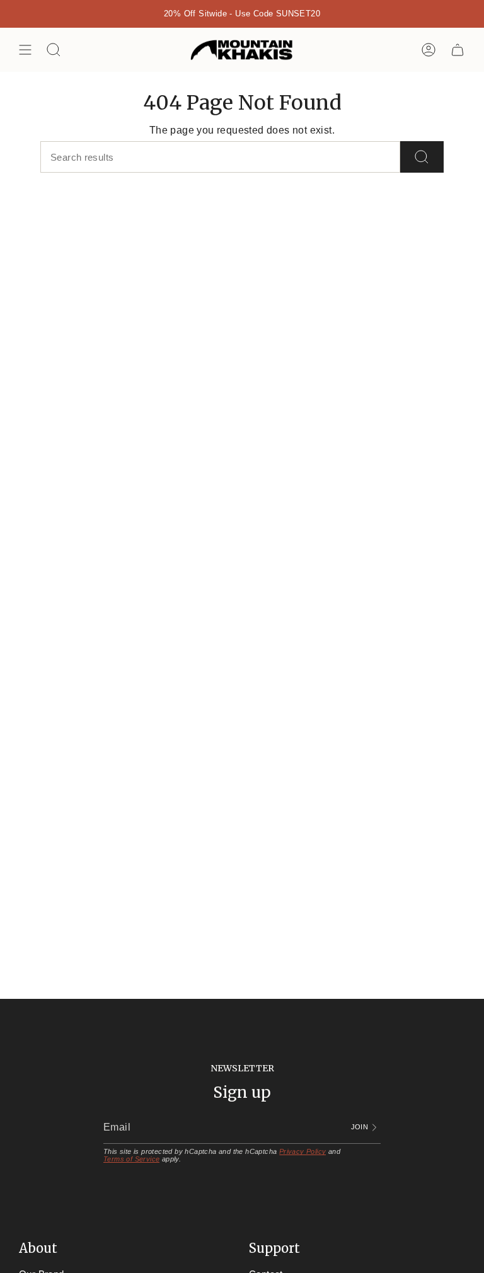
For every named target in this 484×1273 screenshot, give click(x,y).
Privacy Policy (302, 1151)
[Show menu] (25, 49)
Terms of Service (131, 1159)
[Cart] (457, 49)
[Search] (422, 157)
